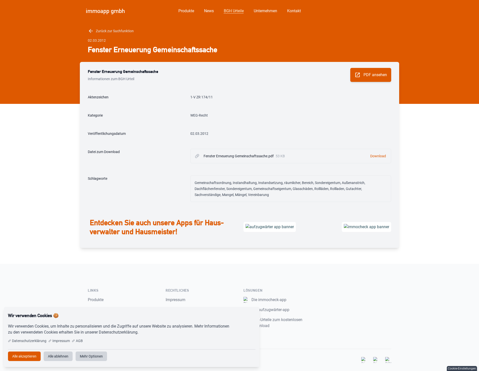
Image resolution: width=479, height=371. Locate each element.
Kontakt (294, 10)
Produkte (186, 10)
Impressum (175, 299)
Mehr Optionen (91, 356)
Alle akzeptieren (239, 316)
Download (378, 156)
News (209, 10)
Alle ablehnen (58, 356)
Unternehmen (265, 10)
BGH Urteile (234, 10)
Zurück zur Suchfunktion (111, 31)
